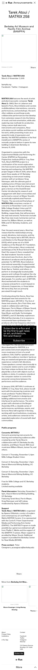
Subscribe (19, 340)
